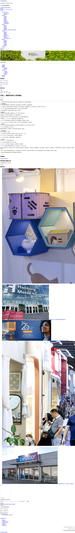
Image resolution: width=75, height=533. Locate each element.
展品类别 (5, 17)
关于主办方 (5, 20)
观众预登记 (2, 532)
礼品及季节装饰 (6, 23)
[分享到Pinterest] (4, 524)
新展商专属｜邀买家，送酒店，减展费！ (10, 29)
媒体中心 (3, 39)
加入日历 (1, 10)
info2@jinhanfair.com (5, 82)
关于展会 (5, 16)
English (1, 9)
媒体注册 (5, 45)
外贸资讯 (5, 73)
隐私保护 (10, 504)
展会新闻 (5, 40)
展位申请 (5, 28)
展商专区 (3, 24)
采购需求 (5, 36)
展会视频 (5, 68)
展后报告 (5, 19)
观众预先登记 (2, 158)
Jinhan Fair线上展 (4, 12)
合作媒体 (5, 44)
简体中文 (1, 8)
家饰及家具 (5, 21)
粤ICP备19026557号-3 (71, 528)
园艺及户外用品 (6, 22)
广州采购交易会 (2, 7)
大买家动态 (6, 72)
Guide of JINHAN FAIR (7, 38)
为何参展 (5, 25)
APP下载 (1, 164)
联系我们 (3, 46)
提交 (28, 501)
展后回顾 (5, 41)
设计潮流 (5, 71)
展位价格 (5, 27)
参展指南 (5, 26)
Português (8, 9)
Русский (4, 9)
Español (11, 9)
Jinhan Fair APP (6, 37)
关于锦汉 (1, 504)
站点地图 (13, 504)
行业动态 (5, 43)
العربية (6, 9)
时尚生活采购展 (7, 7)
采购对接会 (5, 14)
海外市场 (5, 74)
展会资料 (3, 15)
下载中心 (5, 18)
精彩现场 (5, 42)
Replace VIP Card (6, 35)
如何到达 (4, 504)
